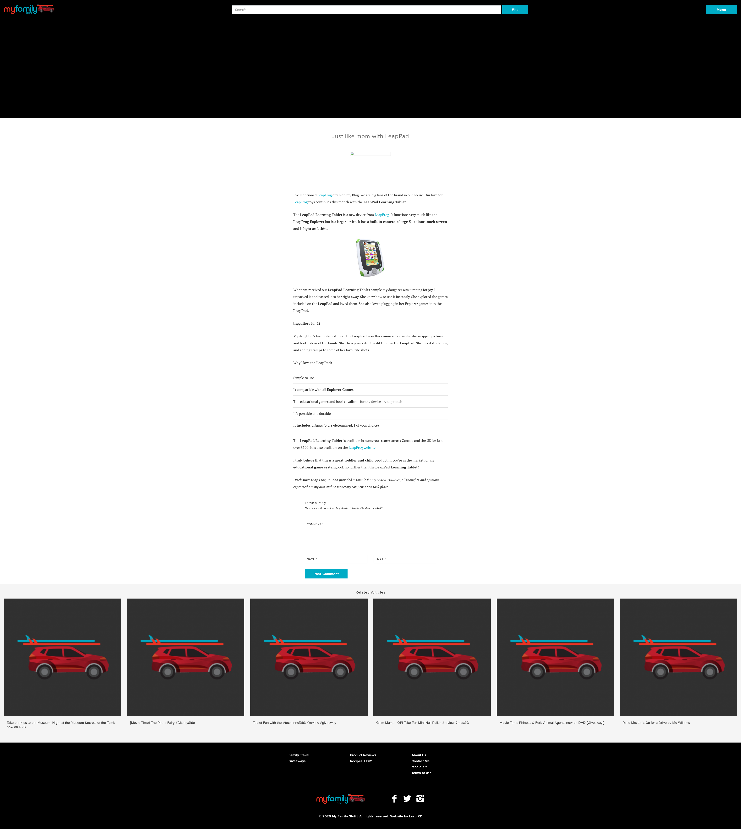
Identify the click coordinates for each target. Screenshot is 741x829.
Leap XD (415, 816)
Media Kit (419, 767)
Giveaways (297, 761)
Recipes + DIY (361, 761)
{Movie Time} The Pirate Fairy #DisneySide (162, 723)
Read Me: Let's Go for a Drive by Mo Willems (656, 723)
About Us (419, 755)
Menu (721, 10)
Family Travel (298, 755)
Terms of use (421, 773)
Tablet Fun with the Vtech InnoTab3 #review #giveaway (294, 723)
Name (312, 559)
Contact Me (421, 761)
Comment (315, 524)
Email (381, 559)
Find (515, 10)
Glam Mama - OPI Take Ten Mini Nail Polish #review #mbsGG (422, 723)
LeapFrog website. (362, 447)
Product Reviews (363, 755)
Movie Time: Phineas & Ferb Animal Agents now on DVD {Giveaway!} (552, 723)
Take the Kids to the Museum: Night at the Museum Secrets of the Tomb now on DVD (61, 725)
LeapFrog (324, 195)
